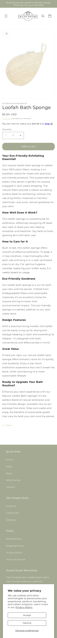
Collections (12, 513)
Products (11, 506)
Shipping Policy (15, 545)
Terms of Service (15, 559)
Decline (27, 622)
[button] (6, 16)
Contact (10, 487)
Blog (9, 473)
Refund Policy (14, 538)
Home (9, 459)
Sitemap (11, 520)
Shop (9, 466)
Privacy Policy (14, 552)
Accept (27, 615)
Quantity (7, 129)
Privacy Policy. (24, 607)
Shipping (6, 118)
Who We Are (13, 480)
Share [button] (9, 425)
